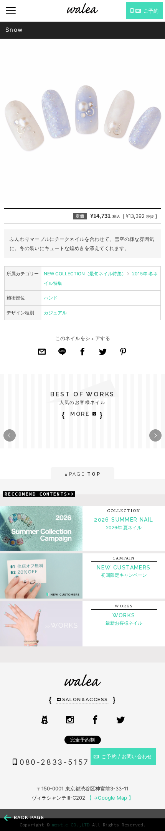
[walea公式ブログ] (44, 720)
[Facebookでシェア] (82, 354)
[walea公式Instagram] (70, 720)
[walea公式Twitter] (120, 720)
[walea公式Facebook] (95, 720)
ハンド (51, 298)
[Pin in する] (123, 354)
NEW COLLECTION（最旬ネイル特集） (85, 273)
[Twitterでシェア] (102, 354)
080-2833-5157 (54, 762)
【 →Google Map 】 (110, 798)
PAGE (82, 474)
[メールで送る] (41, 354)
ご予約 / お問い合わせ (126, 756)
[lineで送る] (62, 354)
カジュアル (55, 313)
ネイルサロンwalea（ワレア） (82, 8)
